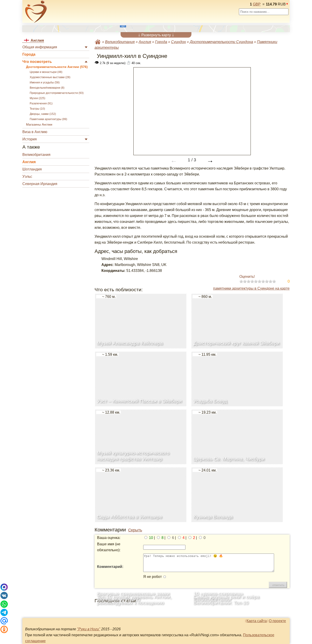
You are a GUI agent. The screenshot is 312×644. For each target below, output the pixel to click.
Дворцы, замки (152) (43, 114)
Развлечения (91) (41, 103)
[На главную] (36, 11)
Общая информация (39, 47)
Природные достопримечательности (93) (57, 93)
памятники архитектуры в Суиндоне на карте (251, 288)
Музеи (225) (37, 98)
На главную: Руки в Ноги (98, 41)
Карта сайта (256, 621)
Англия (29, 162)
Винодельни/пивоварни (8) (47, 87)
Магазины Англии (39, 124)
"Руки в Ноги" (88, 629)
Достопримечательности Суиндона (221, 42)
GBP (257, 4)
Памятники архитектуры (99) (48, 119)
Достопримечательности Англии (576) (57, 67)
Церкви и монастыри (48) (46, 72)
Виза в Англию (34, 132)
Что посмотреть (37, 61)
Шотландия (32, 169)
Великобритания (36, 154)
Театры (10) (37, 108)
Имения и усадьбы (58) (45, 82)
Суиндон (178, 42)
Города (28, 54)
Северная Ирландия (39, 183)
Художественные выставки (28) (50, 77)
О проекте (277, 621)
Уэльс (27, 176)
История (29, 139)
